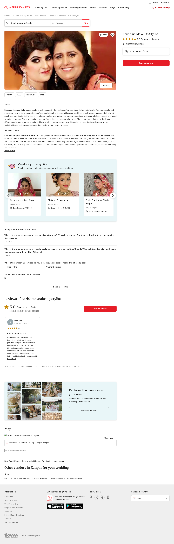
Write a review (100, 308)
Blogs (112, 7)
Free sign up (164, 7)
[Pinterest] (102, 497)
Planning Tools (42, 7)
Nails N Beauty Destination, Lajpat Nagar (46, 461)
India (139, 498)
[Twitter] (96, 497)
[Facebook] (91, 497)
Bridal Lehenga (57, 478)
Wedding (8, 16)
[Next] (113, 195)
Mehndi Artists (10, 478)
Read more (9, 150)
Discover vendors (89, 410)
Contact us (8, 497)
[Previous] (8, 195)
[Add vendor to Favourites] (112, 35)
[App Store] (55, 508)
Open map (108, 438)
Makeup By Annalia (58, 200)
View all (106, 85)
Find (86, 23)
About (9, 95)
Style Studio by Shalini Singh (97, 202)
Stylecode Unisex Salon (22, 200)
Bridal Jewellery (40, 478)
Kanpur (53, 16)
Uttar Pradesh (41, 16)
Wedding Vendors (78, 7)
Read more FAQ (60, 287)
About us (8, 511)
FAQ (19, 95)
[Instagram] (108, 497)
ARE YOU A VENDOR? (160, 3)
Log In (153, 7)
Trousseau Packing (74, 478)
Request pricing (146, 63)
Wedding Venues (59, 7)
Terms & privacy (10, 500)
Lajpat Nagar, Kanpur (135, 44)
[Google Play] (74, 508)
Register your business (13, 508)
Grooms (103, 7)
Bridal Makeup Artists (23, 16)
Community (123, 7)
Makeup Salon (25, 478)
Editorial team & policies (14, 515)
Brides (93, 7)
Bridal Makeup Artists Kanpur (16, 450)
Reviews (30, 95)
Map (42, 95)
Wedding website (11, 522)
